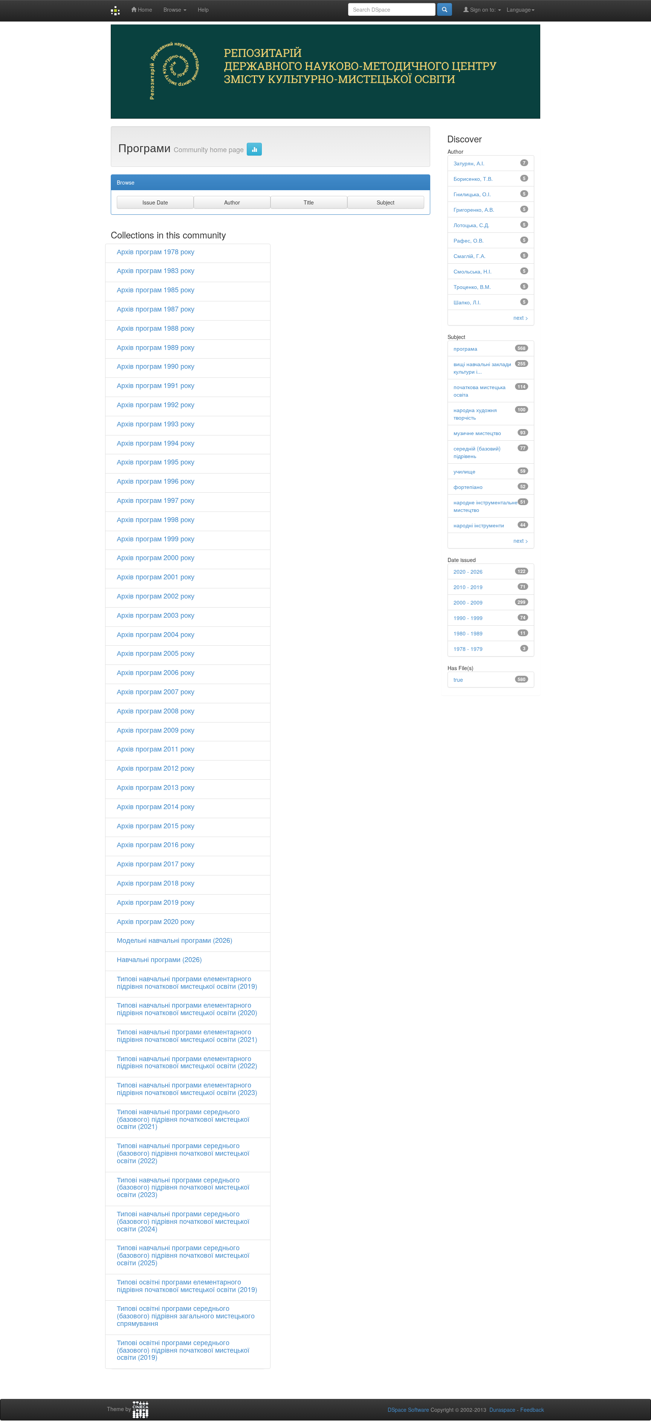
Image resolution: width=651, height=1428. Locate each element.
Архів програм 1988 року (155, 328)
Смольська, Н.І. (473, 271)
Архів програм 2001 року (155, 576)
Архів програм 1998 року (155, 519)
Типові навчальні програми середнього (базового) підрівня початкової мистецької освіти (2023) (183, 1186)
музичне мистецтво (477, 433)
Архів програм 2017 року (155, 863)
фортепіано (468, 486)
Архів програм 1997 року (155, 500)
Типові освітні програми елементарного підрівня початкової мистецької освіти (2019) (187, 1285)
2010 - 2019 (468, 587)
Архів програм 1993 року (155, 423)
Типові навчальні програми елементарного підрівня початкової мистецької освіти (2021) (187, 1035)
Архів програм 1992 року (155, 404)
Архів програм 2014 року (155, 806)
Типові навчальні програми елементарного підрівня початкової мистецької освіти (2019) (187, 982)
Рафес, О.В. (469, 240)
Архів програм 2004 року (155, 634)
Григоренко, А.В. (474, 209)
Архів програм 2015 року (155, 825)
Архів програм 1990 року (155, 366)
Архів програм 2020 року (155, 921)
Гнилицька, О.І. (472, 194)
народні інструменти (479, 525)
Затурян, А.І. (469, 163)
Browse (173, 9)
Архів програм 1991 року (155, 385)
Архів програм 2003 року (155, 615)
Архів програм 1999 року (155, 538)
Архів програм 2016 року (155, 844)
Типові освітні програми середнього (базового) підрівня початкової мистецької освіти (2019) (183, 1349)
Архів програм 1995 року (155, 461)
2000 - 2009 (468, 602)
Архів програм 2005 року (155, 653)
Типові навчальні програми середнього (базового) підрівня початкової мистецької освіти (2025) (183, 1254)
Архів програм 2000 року (155, 557)
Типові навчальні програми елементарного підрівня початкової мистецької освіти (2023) (187, 1088)
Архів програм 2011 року (155, 748)
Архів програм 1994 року (155, 442)
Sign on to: (483, 9)
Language (519, 9)
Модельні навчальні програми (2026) (174, 940)
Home (144, 9)
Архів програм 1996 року (155, 481)
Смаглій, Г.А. (470, 256)
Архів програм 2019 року (155, 902)
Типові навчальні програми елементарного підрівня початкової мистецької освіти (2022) (187, 1062)
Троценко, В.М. (472, 286)
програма (465, 348)
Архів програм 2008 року (155, 710)
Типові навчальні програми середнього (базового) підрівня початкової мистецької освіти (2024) (183, 1220)
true (458, 679)
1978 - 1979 (468, 648)
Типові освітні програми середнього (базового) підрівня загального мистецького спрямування (186, 1315)
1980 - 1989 (468, 633)
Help (203, 9)
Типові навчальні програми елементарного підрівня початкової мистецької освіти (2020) (187, 1008)
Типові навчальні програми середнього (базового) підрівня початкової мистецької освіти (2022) (183, 1152)
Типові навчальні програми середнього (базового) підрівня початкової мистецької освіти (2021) (183, 1118)
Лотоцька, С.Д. (471, 225)
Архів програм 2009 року (155, 730)
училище (464, 471)
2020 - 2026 (468, 571)
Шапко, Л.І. (467, 302)
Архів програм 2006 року (155, 672)
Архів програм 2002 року (155, 595)
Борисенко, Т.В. (473, 178)
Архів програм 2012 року (155, 768)
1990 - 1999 (468, 618)
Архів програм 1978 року (155, 251)
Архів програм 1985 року (155, 289)
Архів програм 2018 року (155, 882)
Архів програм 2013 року (155, 787)
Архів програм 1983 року (155, 270)
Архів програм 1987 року (155, 308)
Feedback (532, 1409)
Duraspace (502, 1409)
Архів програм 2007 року (155, 691)
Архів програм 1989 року (155, 347)
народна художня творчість (475, 413)
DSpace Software (408, 1409)
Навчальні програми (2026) (159, 959)
